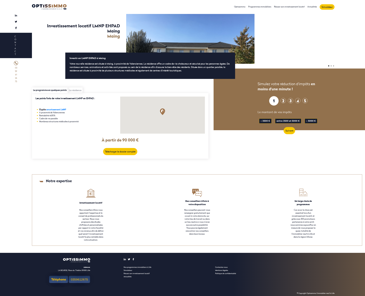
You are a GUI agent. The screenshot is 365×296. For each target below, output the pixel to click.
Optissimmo (239, 6)
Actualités (312, 6)
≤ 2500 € (265, 120)
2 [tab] (331, 65)
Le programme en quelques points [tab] (50, 90)
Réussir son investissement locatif (289, 6)
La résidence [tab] (75, 90)
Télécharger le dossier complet (120, 151)
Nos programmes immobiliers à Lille (137, 267)
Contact (15, 45)
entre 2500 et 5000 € (288, 120)
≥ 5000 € (311, 120)
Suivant (289, 130)
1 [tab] (328, 65)
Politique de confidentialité (225, 273)
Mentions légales (221, 270)
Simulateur (327, 7)
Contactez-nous (221, 267)
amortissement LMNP (56, 109)
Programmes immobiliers (259, 6)
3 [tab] (333, 65)
